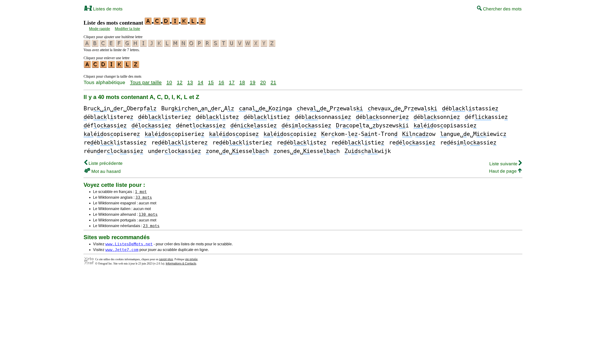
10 (169, 82)
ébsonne (437, 117)
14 (200, 82)
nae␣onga (265, 108)
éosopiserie (174, 134)
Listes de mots (107, 8)
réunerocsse (113, 151)
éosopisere (112, 134)
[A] (88, 66)
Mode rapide (99, 29)
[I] (112, 66)
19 (252, 82)
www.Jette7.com (121, 249)
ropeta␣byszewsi (372, 125)
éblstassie (470, 108)
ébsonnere (382, 117)
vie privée (191, 259)
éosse (151, 125)
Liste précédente (105, 163)
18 (242, 82)
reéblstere (179, 142)
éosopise (234, 134)
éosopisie (289, 134)
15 (211, 82)
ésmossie (306, 125)
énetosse (201, 125)
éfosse (105, 125)
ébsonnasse (323, 117)
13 (190, 82)
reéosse (412, 142)
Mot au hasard (105, 171)
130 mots (148, 214)
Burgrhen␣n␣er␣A (197, 108)
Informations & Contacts (181, 263)
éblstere (108, 117)
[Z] (136, 66)
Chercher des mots (502, 8)
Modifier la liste (127, 29)
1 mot (141, 191)
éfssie (486, 117)
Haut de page (503, 171)
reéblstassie (115, 142)
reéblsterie (242, 142)
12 (180, 82)
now (418, 134)
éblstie (267, 117)
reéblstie (357, 142)
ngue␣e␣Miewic (473, 134)
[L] (128, 66)
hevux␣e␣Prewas (402, 108)
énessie (253, 125)
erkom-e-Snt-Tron (359, 134)
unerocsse (174, 151)
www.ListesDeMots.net (129, 244)
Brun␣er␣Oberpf (120, 108)
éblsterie (164, 117)
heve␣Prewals (330, 108)
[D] (104, 66)
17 (232, 82)
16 (221, 82)
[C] (96, 66)
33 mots (143, 197)
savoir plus (166, 259)
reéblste (301, 142)
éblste (217, 117)
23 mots (151, 226)
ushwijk (367, 151)
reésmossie (468, 142)
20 (263, 82)
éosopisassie (445, 125)
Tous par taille (146, 82)
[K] (120, 66)
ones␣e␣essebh (306, 151)
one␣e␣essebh (237, 151)
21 (273, 82)
